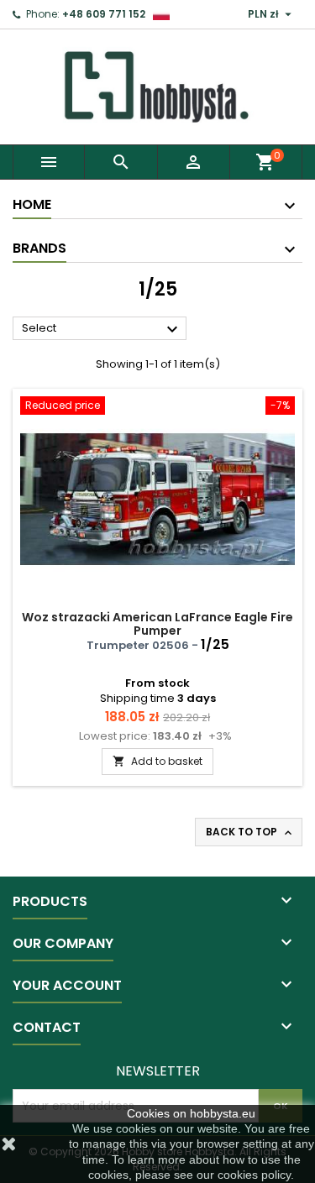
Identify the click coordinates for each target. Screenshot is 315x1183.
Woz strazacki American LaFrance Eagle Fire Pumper (157, 624)
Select (102, 329)
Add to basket (157, 761)
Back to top (250, 832)
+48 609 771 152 (103, 14)
